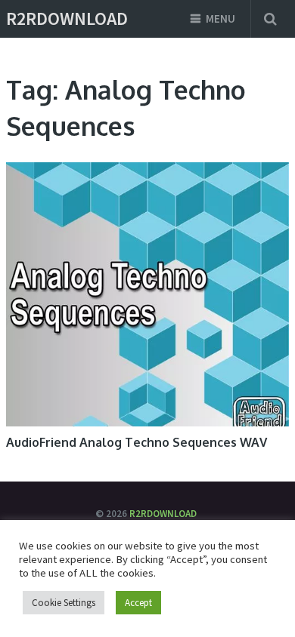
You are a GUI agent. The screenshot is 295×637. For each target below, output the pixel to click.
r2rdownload (67, 19)
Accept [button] (138, 602)
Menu (220, 18)
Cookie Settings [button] (63, 602)
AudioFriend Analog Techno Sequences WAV (136, 442)
